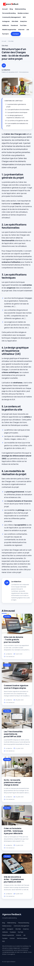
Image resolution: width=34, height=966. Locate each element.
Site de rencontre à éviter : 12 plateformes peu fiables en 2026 (14, 879)
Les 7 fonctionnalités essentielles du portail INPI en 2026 (13, 734)
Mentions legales (22, 938)
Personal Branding (9, 13)
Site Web (15, 21)
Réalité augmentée (9, 30)
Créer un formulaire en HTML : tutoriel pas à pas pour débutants (13, 831)
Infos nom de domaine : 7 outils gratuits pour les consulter (13, 639)
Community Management (11, 17)
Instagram (6, 21)
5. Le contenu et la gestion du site (17, 120)
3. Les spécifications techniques (16, 112)
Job (27, 30)
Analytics (23, 21)
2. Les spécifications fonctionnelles (17, 109)
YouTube (23, 25)
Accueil (5, 9)
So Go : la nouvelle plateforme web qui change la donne (12, 782)
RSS (3, 941)
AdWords (5, 25)
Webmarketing (20, 9)
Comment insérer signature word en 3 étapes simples (16, 686)
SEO (24, 17)
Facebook (14, 25)
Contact (16, 34)
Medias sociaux (23, 13)
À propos (5, 34)
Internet (21, 30)
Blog (11, 9)
